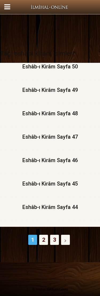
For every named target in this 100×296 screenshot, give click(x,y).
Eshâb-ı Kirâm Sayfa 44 (50, 207)
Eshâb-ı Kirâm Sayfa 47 (50, 137)
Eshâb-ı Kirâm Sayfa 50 (50, 66)
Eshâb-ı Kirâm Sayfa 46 (50, 160)
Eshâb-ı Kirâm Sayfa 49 (50, 90)
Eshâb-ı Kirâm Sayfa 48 (50, 113)
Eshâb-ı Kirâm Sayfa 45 (50, 183)
